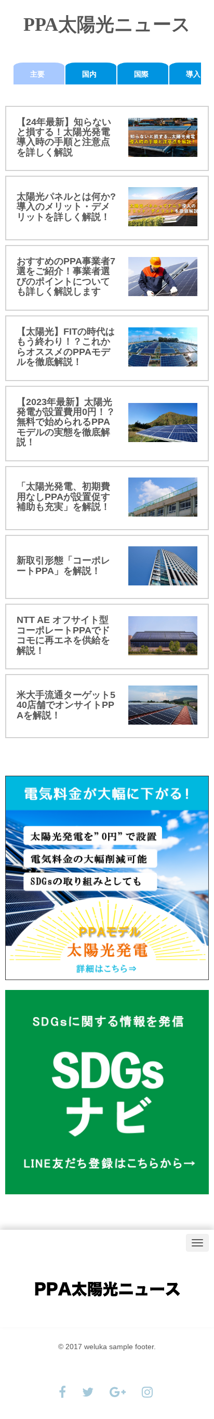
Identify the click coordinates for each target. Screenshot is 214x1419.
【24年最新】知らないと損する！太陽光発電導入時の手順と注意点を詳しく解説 (64, 137)
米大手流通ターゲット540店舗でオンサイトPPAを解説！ (66, 705)
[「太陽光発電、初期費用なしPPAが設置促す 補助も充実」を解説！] (162, 497)
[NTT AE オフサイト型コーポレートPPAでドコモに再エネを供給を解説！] (162, 635)
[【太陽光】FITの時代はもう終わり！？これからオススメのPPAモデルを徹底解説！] (162, 346)
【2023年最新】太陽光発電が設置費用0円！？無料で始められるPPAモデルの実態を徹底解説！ (66, 422)
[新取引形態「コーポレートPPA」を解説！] (162, 565)
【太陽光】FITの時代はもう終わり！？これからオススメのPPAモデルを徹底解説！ (66, 346)
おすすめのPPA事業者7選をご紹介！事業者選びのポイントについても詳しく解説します (66, 276)
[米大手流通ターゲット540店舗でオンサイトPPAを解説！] (162, 705)
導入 (193, 74)
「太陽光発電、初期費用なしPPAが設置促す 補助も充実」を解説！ (68, 496)
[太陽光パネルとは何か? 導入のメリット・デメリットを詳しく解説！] (162, 206)
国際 (141, 74)
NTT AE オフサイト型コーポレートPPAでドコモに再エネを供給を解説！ (63, 635)
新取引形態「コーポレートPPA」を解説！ (63, 565)
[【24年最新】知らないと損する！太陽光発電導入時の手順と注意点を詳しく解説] (162, 137)
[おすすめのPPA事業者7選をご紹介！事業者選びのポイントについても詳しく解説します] (162, 276)
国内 (89, 74)
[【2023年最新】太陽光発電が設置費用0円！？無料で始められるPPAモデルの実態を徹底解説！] (162, 422)
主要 (37, 74)
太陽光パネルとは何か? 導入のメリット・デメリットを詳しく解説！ (66, 206)
